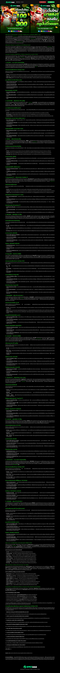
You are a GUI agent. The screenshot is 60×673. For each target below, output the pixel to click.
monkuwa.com (32, 38)
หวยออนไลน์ (30, 102)
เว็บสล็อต (22, 298)
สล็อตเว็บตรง (15, 36)
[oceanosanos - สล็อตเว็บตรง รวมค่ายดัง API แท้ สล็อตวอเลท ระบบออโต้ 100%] (10, 2)
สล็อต (36, 66)
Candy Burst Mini (19, 41)
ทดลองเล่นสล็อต (38, 338)
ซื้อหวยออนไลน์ (15, 464)
